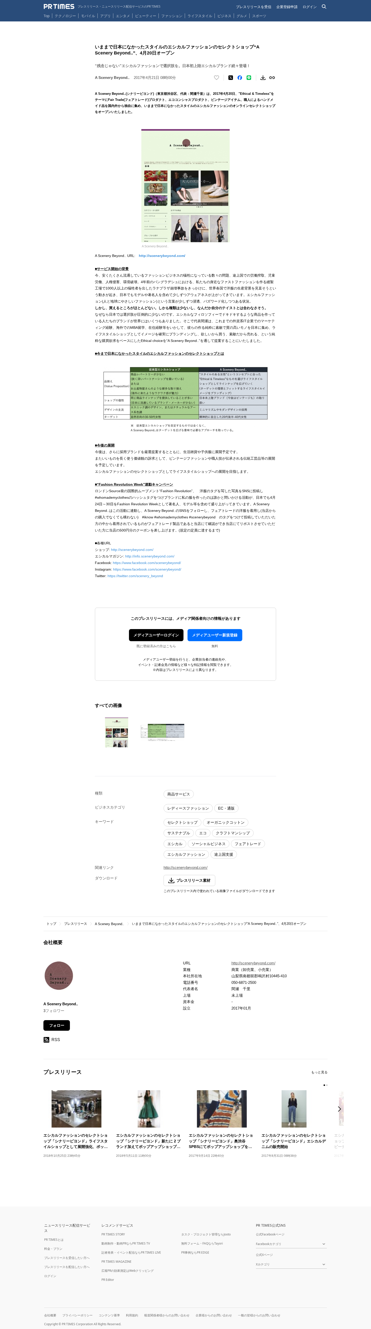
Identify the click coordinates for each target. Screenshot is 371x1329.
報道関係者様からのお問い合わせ (167, 1315)
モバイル (88, 15)
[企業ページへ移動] (59, 977)
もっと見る (319, 1072)
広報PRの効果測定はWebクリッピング (127, 1270)
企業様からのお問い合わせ (214, 1315)
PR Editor (107, 1280)
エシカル (174, 844)
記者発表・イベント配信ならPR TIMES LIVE (131, 1252)
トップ (51, 924)
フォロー (56, 1025)
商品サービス (178, 794)
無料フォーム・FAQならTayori (202, 1243)
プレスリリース (75, 924)
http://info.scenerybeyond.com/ (149, 556)
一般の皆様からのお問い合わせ (259, 1315)
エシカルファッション (186, 854)
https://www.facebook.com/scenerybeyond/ (147, 563)
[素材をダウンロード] (263, 78)
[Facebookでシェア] (240, 78)
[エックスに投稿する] (231, 78)
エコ (203, 833)
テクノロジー (65, 15)
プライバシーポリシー (77, 1315)
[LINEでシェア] (249, 78)
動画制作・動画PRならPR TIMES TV (125, 1243)
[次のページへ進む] (341, 1109)
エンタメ (123, 15)
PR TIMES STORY (113, 1234)
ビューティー (145, 15)
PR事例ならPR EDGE (195, 1252)
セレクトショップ (182, 822)
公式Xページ (264, 1255)
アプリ (105, 15)
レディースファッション (188, 808)
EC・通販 (226, 808)
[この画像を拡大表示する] (116, 732)
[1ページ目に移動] (324, 1085)
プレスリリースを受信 (253, 6)
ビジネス (224, 15)
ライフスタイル (200, 15)
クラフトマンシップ (233, 833)
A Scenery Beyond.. (109, 924)
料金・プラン (53, 1249)
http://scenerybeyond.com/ (162, 256)
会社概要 (50, 1315)
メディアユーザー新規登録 (214, 635)
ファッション (171, 15)
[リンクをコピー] (272, 78)
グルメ (241, 15)
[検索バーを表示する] (324, 6)
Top (47, 15)
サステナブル (178, 833)
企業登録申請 (287, 6)
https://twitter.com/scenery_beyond (135, 576)
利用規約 (132, 1315)
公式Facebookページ (270, 1234)
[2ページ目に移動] (327, 1085)
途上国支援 (223, 854)
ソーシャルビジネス (209, 844)
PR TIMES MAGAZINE (116, 1261)
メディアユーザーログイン (156, 635)
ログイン (310, 6)
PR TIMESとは (54, 1239)
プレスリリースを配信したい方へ (67, 1267)
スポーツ (259, 15)
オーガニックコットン (226, 822)
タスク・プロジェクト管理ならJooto (206, 1234)
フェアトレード (248, 844)
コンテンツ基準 (109, 1315)
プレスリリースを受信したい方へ (67, 1258)
